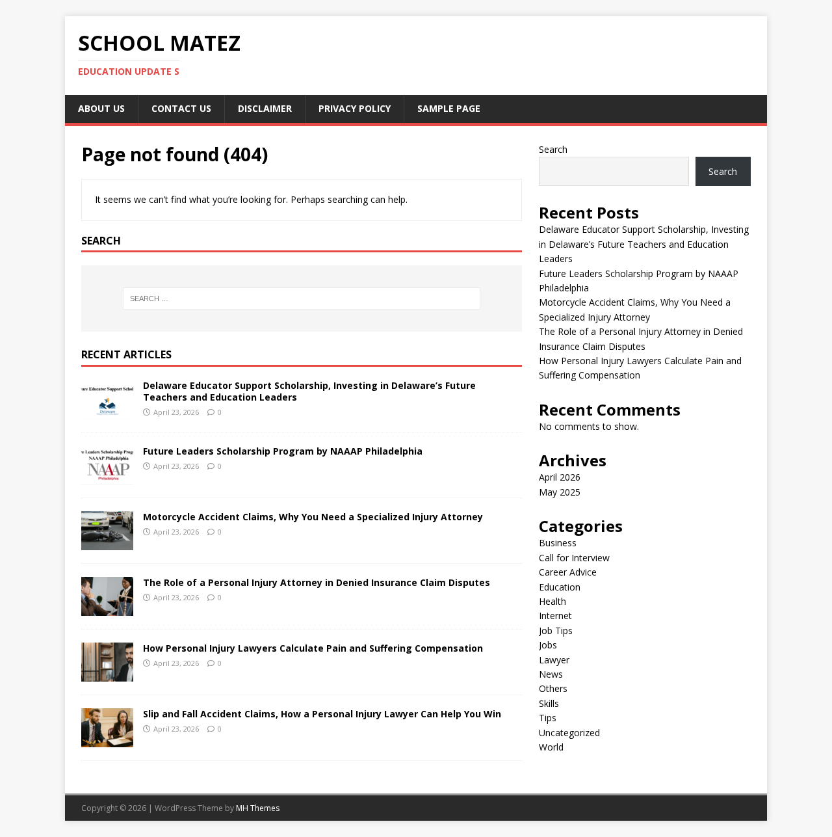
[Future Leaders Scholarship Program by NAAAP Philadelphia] (107, 477)
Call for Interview (574, 557)
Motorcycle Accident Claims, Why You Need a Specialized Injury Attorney (313, 517)
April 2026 (559, 477)
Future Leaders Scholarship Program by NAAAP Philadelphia (282, 451)
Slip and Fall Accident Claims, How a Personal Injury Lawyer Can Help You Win (322, 714)
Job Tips (556, 630)
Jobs (548, 645)
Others (553, 688)
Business (558, 543)
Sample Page (448, 108)
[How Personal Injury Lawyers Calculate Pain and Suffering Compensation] (107, 674)
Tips (547, 717)
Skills (549, 703)
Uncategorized (569, 732)
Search (553, 149)
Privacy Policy (354, 108)
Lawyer (554, 660)
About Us (101, 108)
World (551, 747)
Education (559, 587)
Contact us (181, 108)
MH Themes (258, 808)
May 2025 (559, 492)
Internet (555, 615)
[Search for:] (301, 298)
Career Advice (568, 572)
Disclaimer (265, 108)
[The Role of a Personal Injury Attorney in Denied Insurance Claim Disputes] (107, 608)
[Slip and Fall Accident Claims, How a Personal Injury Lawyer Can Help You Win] (107, 740)
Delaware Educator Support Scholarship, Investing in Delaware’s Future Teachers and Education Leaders (309, 391)
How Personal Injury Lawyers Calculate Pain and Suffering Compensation (313, 648)
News (551, 674)
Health (552, 601)
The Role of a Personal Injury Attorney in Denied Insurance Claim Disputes (316, 582)
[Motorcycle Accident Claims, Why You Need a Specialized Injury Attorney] (107, 543)
